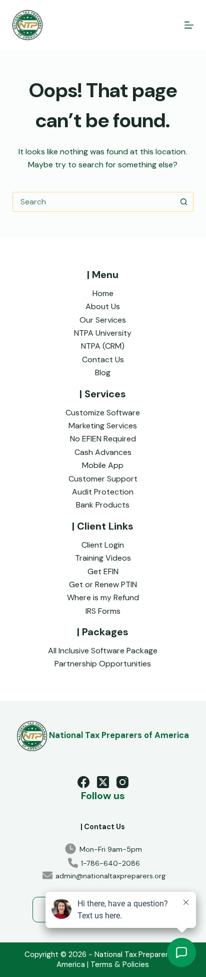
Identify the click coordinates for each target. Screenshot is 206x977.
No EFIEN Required (103, 438)
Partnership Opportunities (102, 663)
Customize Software (103, 412)
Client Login (103, 545)
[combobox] (93, 202)
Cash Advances (103, 452)
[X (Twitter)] (103, 782)
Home (103, 293)
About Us (103, 306)
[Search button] (183, 201)
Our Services (103, 320)
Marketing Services (102, 425)
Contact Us (103, 359)
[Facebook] (84, 782)
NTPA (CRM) (102, 346)
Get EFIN (103, 571)
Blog (102, 372)
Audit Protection (103, 491)
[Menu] (189, 25)
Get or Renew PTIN (103, 584)
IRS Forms (103, 611)
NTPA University (103, 333)
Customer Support (103, 478)
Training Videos (103, 558)
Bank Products (103, 505)
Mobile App (103, 465)
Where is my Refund (103, 597)
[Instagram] (122, 782)
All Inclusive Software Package (103, 650)
